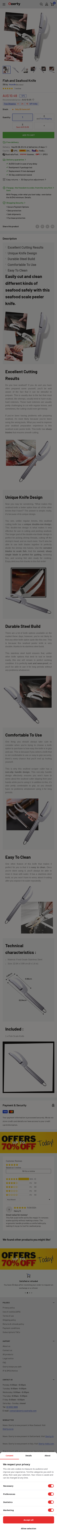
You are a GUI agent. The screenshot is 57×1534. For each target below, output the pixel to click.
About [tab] (47, 1455)
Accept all (29, 1520)
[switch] (51, 1485)
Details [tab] (28, 1455)
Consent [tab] (9, 1455)
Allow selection (28, 1528)
